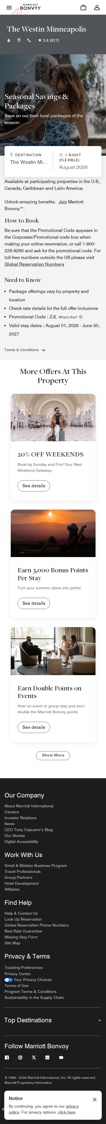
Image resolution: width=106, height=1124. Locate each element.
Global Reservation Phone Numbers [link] (37, 925)
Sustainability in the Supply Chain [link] (34, 997)
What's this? (68, 317)
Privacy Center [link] (18, 973)
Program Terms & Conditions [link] (31, 991)
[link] (28, 980)
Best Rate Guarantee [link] (23, 931)
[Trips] (83, 7)
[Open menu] (9, 7)
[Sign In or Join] (96, 7)
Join (63, 202)
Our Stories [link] (15, 835)
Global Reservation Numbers (34, 264)
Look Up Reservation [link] (23, 919)
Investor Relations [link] (20, 818)
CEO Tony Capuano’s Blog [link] (29, 829)
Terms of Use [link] (17, 985)
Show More (53, 755)
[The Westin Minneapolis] (9, 40)
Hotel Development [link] (22, 883)
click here (66, 1112)
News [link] (9, 823)
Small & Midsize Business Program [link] (36, 865)
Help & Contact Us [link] (21, 913)
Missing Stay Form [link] (21, 937)
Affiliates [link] (12, 889)
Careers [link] (12, 812)
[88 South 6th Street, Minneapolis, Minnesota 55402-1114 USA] (19, 40)
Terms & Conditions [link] (22, 349)
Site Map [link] (12, 943)
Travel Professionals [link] (23, 871)
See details (33, 485)
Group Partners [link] (18, 877)
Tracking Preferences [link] (24, 967)
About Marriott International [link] (29, 806)
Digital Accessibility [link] (21, 841)
